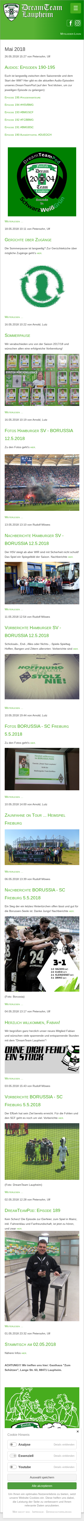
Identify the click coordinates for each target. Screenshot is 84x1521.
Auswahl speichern (42, 1477)
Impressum (38, 1511)
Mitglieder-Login (70, 33)
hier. (70, 556)
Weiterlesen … (14, 221)
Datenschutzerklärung (58, 1511)
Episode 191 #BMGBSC (19, 127)
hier (39, 253)
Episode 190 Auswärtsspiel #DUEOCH (28, 134)
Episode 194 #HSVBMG (19, 104)
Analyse (24, 1444)
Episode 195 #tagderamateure (23, 97)
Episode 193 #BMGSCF (19, 112)
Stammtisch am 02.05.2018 (30, 1344)
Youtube (24, 1467)
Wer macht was (21, 1511)
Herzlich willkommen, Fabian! (32, 1022)
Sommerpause (17, 335)
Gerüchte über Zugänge (28, 239)
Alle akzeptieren (42, 1485)
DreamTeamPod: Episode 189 (32, 1210)
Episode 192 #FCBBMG (19, 119)
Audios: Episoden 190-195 (30, 67)
